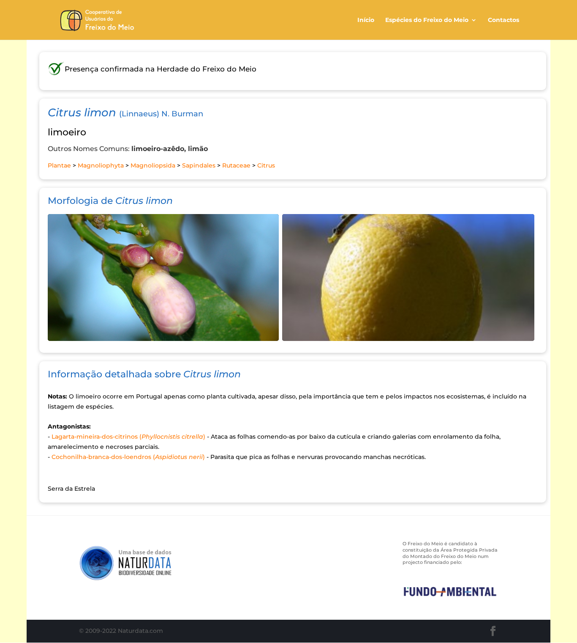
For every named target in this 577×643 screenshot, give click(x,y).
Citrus (266, 165)
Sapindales (198, 165)
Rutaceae (236, 165)
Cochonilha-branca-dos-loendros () (128, 457)
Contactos (503, 20)
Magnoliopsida (153, 165)
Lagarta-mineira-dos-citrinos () (128, 436)
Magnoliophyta (101, 165)
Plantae (59, 165)
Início (365, 20)
